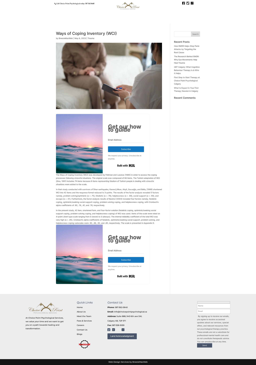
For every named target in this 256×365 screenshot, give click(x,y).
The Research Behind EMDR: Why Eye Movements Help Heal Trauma (186, 59)
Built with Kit (126, 165)
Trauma (91, 38)
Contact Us (82, 330)
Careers (80, 325)
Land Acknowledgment (122, 336)
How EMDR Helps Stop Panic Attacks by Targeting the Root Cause (186, 49)
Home (80, 307)
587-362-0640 (89, 3)
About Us (81, 312)
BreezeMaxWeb (66, 38)
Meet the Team (84, 316)
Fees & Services (84, 321)
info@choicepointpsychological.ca (130, 312)
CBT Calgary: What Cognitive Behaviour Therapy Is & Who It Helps (187, 70)
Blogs (79, 334)
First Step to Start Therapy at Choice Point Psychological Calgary (187, 80)
